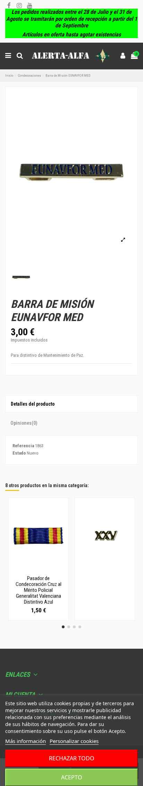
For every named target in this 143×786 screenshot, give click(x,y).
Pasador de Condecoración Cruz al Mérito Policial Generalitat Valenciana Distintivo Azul (38, 590)
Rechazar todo (71, 758)
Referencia (23, 445)
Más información (25, 740)
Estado (19, 453)
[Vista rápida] (38, 570)
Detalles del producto (32, 404)
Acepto (71, 777)
